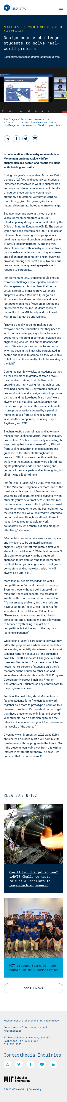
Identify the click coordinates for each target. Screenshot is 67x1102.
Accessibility (35, 1089)
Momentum (19, 218)
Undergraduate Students (45, 57)
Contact (13, 1055)
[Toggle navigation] (61, 8)
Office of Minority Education (21, 226)
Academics (23, 57)
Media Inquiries (41, 1055)
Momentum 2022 (19, 277)
